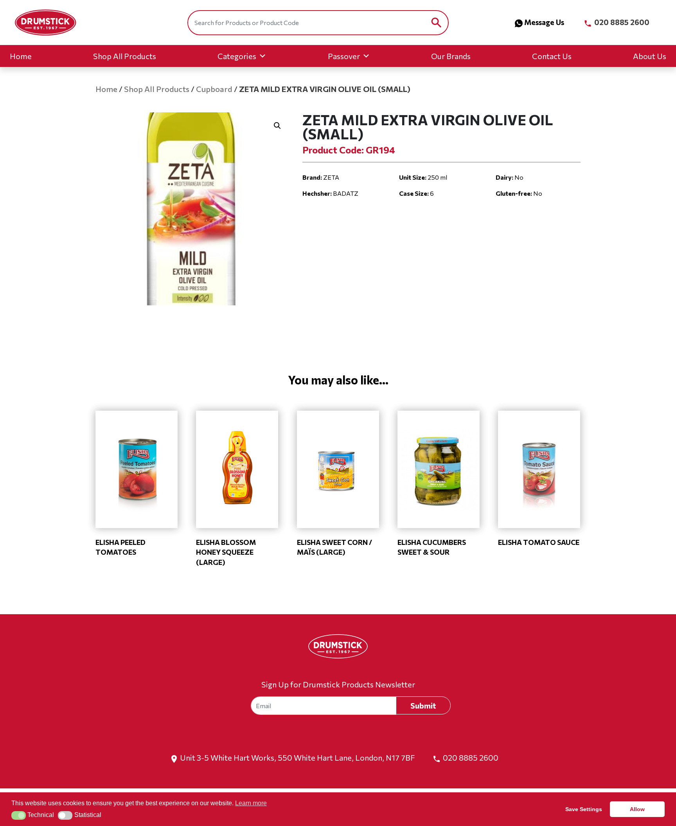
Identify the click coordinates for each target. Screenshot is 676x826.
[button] (277, 126)
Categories (237, 56)
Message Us (544, 22)
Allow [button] (637, 809)
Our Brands (451, 56)
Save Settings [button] (583, 809)
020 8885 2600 (621, 22)
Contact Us (552, 56)
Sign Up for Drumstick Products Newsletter (338, 684)
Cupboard (214, 89)
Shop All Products (124, 56)
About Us (649, 56)
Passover (344, 56)
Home (21, 56)
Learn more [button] (251, 803)
